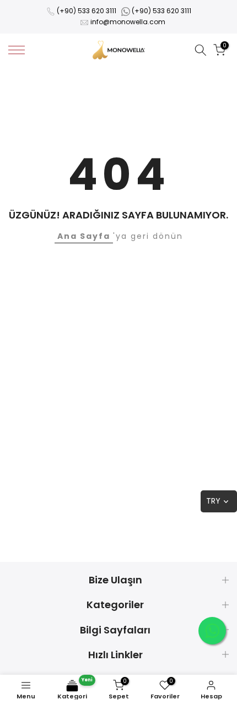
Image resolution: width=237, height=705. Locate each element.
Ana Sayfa (83, 236)
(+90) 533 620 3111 (86, 10)
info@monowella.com (127, 21)
